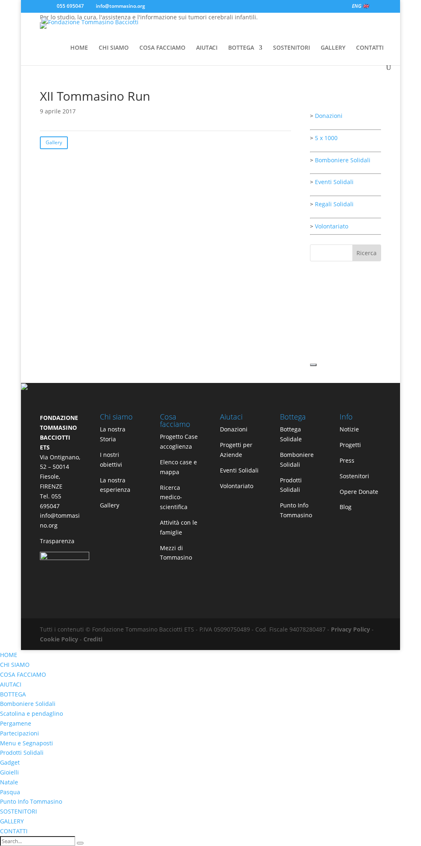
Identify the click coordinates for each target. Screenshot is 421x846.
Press (347, 460)
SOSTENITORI (291, 48)
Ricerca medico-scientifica (173, 497)
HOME (79, 48)
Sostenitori (354, 476)
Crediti (92, 639)
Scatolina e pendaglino (31, 713)
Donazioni (328, 116)
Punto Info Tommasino (31, 801)
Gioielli (9, 772)
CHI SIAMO (114, 48)
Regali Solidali (334, 204)
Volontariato (331, 226)
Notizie (349, 429)
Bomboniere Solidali (342, 160)
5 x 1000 (326, 138)
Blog (346, 507)
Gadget (10, 762)
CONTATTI (370, 48)
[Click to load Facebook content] (313, 365)
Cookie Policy (59, 639)
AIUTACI (206, 48)
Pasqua (10, 792)
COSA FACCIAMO (162, 48)
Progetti (350, 445)
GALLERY (333, 48)
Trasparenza (57, 541)
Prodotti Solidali (22, 752)
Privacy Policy (350, 629)
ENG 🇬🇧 (360, 6)
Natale (9, 782)
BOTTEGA (241, 48)
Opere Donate (359, 492)
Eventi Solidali (334, 182)
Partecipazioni (19, 733)
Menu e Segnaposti (26, 743)
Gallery (54, 142)
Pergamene (15, 723)
